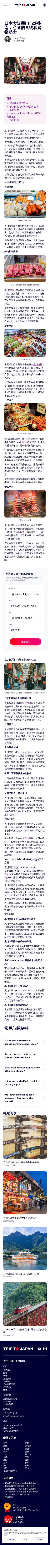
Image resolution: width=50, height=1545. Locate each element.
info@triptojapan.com (13, 1416)
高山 (27, 1468)
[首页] (25, 5)
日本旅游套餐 (9, 1384)
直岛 (5, 1462)
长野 (5, 1468)
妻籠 (27, 1451)
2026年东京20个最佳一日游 (17, 1494)
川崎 (5, 1457)
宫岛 (5, 1454)
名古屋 (6, 1448)
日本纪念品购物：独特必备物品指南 (20, 1483)
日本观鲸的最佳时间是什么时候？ (19, 1486)
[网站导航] (5, 5)
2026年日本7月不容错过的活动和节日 (21, 1491)
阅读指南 (9, 1497)
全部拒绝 (10, 1539)
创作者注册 (8, 1404)
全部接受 (39, 1539)
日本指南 (8, 1478)
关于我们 (7, 1370)
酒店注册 (7, 1401)
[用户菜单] (44, 5)
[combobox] (25, 630)
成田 (5, 1459)
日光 (27, 1459)
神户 (27, 1462)
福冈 (5, 1465)
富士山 (28, 1454)
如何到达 (14, 109)
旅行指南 (7, 1378)
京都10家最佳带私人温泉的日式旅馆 (20, 1488)
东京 (5, 1443)
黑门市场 (19, 182)
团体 (5, 1389)
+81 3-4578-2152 (11, 1413)
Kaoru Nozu (19, 38)
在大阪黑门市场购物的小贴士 (24, 106)
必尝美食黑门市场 (19, 103)
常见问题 (14, 119)
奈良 (5, 1451)
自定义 (25, 1539)
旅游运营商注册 (10, 1398)
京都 (27, 1443)
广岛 (27, 1457)
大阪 (27, 1448)
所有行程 (7, 1387)
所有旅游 (7, 1381)
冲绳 (5, 1446)
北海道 (28, 1446)
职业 (5, 1373)
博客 (5, 1375)
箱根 (27, 1465)
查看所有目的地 (10, 1471)
